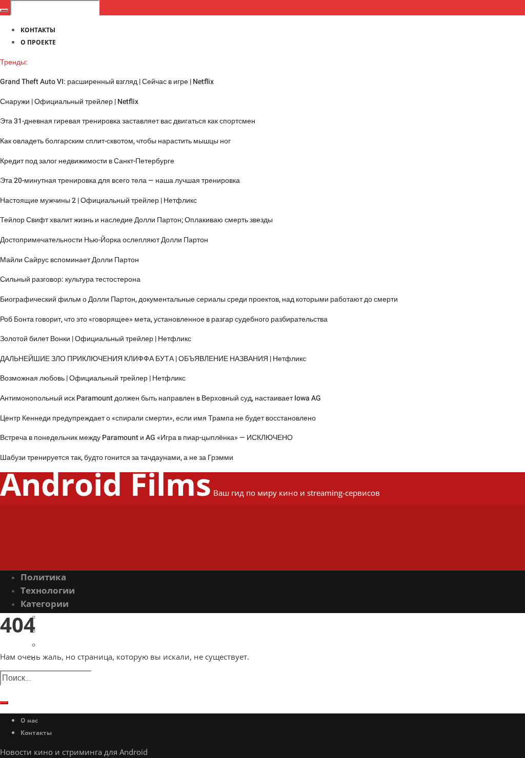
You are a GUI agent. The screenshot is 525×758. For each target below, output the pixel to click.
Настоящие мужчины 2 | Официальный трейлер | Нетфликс (98, 200)
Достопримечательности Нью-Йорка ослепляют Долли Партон (104, 240)
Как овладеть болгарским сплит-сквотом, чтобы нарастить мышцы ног (115, 141)
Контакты (36, 732)
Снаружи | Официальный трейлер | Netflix (69, 101)
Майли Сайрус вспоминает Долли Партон (69, 260)
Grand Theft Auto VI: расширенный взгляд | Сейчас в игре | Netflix (107, 81)
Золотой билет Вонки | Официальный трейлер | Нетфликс (95, 338)
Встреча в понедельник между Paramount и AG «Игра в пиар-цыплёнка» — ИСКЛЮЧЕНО (146, 437)
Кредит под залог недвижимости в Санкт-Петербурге (87, 161)
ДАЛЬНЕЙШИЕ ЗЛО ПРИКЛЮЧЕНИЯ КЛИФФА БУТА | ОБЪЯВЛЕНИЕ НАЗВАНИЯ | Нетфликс (153, 358)
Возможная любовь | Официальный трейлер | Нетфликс (93, 378)
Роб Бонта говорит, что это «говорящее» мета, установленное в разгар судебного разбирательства (164, 319)
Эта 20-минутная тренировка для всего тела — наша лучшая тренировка (120, 180)
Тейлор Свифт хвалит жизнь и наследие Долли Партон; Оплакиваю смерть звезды (136, 220)
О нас (29, 720)
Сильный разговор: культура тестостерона (70, 279)
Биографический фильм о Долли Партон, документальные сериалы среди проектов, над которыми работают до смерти (199, 299)
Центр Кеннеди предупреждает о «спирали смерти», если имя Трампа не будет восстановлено (158, 418)
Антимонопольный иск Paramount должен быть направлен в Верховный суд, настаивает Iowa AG (160, 398)
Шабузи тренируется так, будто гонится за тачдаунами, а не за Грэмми (116, 457)
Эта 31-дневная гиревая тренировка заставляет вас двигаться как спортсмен (127, 121)
